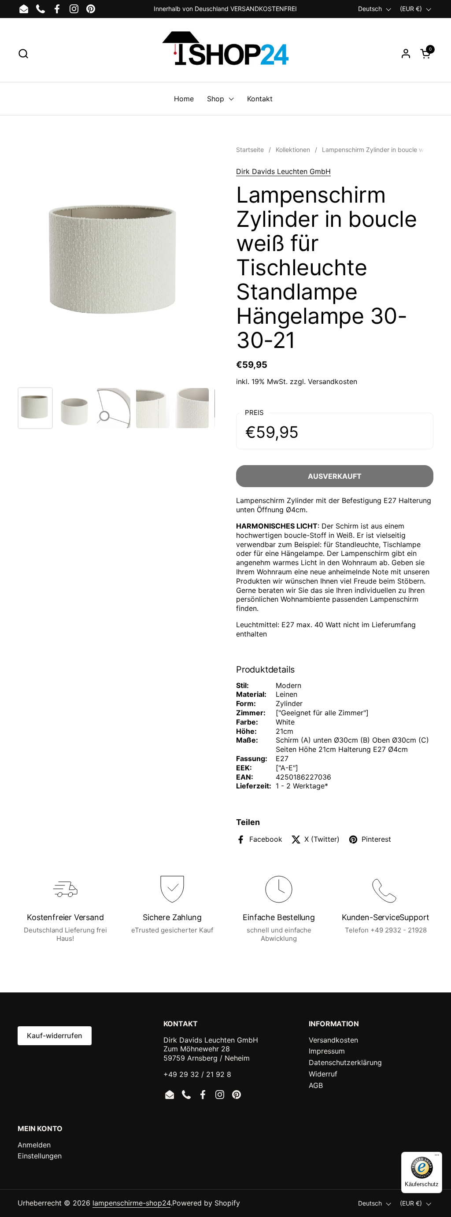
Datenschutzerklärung (345, 1062)
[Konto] (405, 53)
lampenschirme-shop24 (131, 1203)
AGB (316, 1085)
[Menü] (437, 1157)
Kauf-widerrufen (54, 1035)
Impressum (327, 1051)
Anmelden (34, 1144)
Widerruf (323, 1073)
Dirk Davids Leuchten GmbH (283, 171)
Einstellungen (40, 1155)
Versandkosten (332, 381)
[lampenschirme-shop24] (225, 53)
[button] (23, 53)
